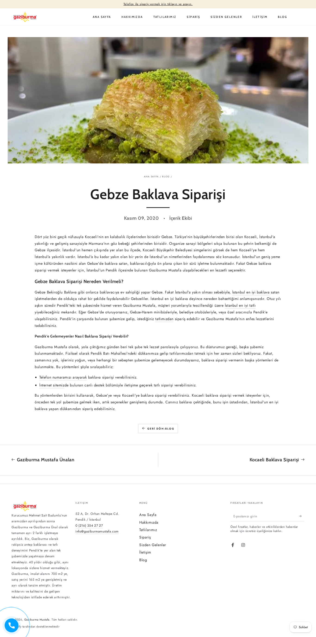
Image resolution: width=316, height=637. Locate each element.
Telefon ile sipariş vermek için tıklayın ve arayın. (158, 4)
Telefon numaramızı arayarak (63, 377)
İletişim (145, 552)
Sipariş (145, 537)
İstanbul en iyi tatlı (240, 305)
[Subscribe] (301, 516)
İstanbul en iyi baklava (251, 292)
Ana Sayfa (151, 176)
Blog (166, 176)
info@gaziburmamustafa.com (97, 531)
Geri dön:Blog (160, 428)
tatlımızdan (164, 319)
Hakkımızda (148, 522)
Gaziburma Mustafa (37, 620)
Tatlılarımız (148, 529)
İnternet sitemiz (52, 385)
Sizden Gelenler (152, 545)
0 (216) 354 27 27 (89, 525)
